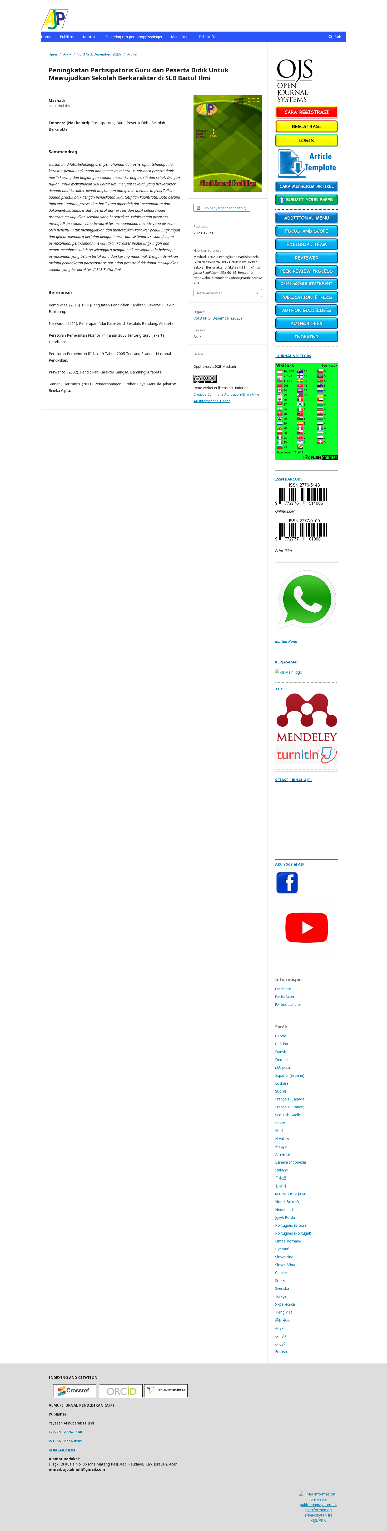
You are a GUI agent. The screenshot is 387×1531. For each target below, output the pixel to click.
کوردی (280, 1343)
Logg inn (339, 4)
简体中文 (282, 1319)
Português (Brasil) (290, 1225)
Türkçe (280, 1296)
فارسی (280, 1335)
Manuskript (180, 36)
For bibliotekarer (288, 1004)
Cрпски (281, 1272)
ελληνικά (282, 1067)
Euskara (282, 1083)
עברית (280, 1122)
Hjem (53, 54)
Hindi (279, 1130)
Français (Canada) (290, 1099)
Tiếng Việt (283, 1312)
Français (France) (289, 1106)
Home (46, 36)
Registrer (319, 4)
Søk (337, 36)
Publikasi (67, 36)
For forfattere (285, 996)
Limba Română (288, 1241)
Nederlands (285, 1209)
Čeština (281, 1043)
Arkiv (67, 54)
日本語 (280, 1177)
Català (280, 1035)
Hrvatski (282, 1138)
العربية (280, 1327)
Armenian (283, 1154)
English (281, 1351)
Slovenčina (284, 1256)
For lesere (283, 988)
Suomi (280, 1091)
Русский (282, 1248)
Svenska (282, 1288)
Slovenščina (285, 1264)
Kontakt (90, 36)
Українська (285, 1304)
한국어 (280, 1185)
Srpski (280, 1280)
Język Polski (285, 1217)
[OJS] (295, 102)
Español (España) (289, 1075)
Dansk (280, 1051)
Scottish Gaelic (288, 1114)
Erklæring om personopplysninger (133, 36)
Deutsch (282, 1059)
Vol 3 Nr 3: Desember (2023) (99, 54)
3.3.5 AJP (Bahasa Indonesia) (223, 207)
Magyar (281, 1146)
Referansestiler (209, 293)
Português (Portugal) (293, 1233)
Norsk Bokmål (287, 1201)
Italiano (281, 1170)
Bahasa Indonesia (290, 1162)
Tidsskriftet (208, 36)
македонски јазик (291, 1193)
